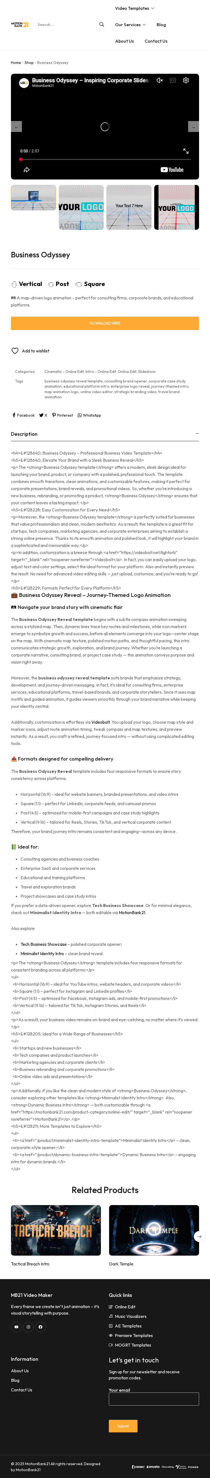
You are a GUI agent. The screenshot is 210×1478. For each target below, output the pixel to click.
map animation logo (62, 391)
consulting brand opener (125, 381)
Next (193, 126)
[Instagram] (28, 1327)
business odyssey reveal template (74, 381)
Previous (16, 126)
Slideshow (147, 371)
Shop (29, 62)
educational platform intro (86, 386)
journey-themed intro (170, 386)
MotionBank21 (132, 912)
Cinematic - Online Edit (64, 371)
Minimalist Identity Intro (42, 953)
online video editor (96, 391)
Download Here (105, 323)
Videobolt (100, 722)
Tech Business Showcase (44, 944)
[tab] (105, 434)
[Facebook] (40, 1327)
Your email (119, 1390)
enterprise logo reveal (130, 386)
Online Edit (127, 371)
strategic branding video (135, 391)
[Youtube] (16, 1327)
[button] (199, 1236)
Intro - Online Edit (101, 371)
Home (16, 62)
